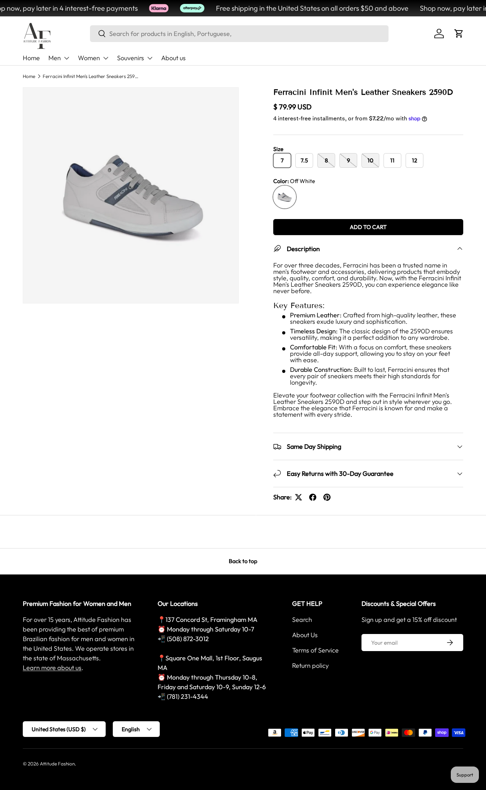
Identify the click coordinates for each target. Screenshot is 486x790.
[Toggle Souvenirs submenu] (150, 58)
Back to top (243, 561)
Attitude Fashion (57, 763)
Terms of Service (315, 650)
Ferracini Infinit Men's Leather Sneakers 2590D (91, 76)
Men (54, 58)
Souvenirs (130, 58)
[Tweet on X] (298, 497)
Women (89, 58)
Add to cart (368, 226)
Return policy (310, 665)
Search (302, 619)
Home (31, 58)
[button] (459, 33)
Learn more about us (52, 668)
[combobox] (239, 33)
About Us (305, 635)
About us (173, 58)
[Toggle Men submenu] (66, 58)
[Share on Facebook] (313, 497)
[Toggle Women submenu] (105, 58)
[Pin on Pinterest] (327, 497)
